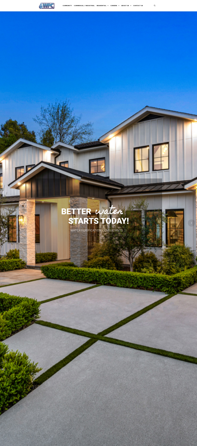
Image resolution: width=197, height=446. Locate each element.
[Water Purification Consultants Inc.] (46, 5)
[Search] (154, 5)
